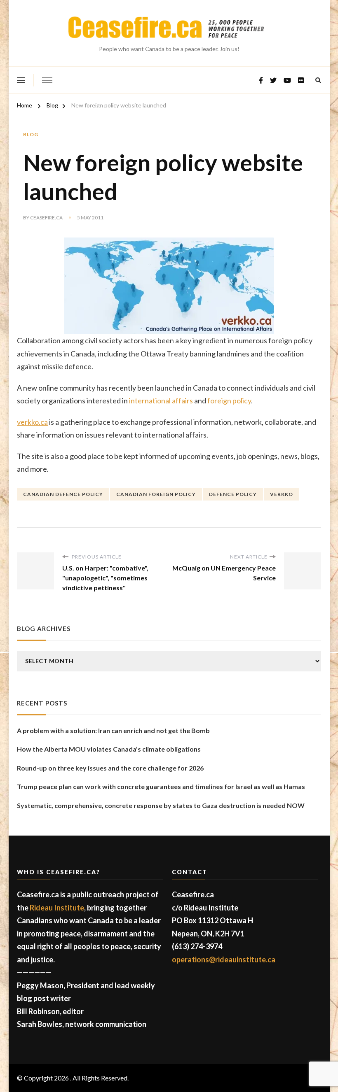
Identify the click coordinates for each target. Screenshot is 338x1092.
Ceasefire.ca (46, 217)
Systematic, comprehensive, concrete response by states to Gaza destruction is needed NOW (161, 805)
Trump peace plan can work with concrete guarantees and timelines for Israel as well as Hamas (161, 786)
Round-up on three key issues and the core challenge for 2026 (110, 768)
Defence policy (233, 494)
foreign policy (229, 400)
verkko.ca (32, 421)
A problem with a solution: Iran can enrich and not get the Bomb (113, 730)
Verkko (281, 494)
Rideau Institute (57, 907)
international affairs (161, 400)
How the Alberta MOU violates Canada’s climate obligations (109, 749)
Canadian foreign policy (156, 494)
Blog (30, 134)
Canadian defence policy (63, 494)
